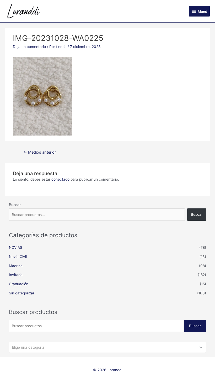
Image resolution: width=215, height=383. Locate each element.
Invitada (16, 275)
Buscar (15, 205)
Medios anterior (39, 152)
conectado (60, 179)
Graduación (18, 284)
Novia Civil (18, 257)
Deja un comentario (29, 47)
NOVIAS (15, 247)
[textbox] (105, 347)
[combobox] (107, 347)
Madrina (16, 266)
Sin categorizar (21, 293)
